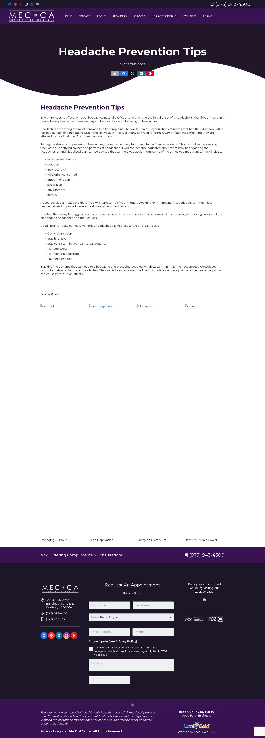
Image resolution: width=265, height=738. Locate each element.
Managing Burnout (53, 540)
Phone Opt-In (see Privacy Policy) (113, 641)
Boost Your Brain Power (201, 540)
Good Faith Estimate (196, 715)
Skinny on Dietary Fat (151, 540)
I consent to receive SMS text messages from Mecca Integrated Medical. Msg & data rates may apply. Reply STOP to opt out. (130, 651)
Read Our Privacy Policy (196, 712)
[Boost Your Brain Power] (205, 419)
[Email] (37, 4)
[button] (92, 16)
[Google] (15, 4)
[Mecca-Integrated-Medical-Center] (32, 16)
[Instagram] (26, 4)
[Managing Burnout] (60, 419)
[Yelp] (20, 4)
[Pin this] (150, 73)
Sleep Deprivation (101, 540)
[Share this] (123, 73)
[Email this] (115, 73)
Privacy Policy (132, 593)
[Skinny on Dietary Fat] (157, 419)
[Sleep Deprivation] (109, 419)
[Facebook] (9, 4)
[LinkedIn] (32, 4)
